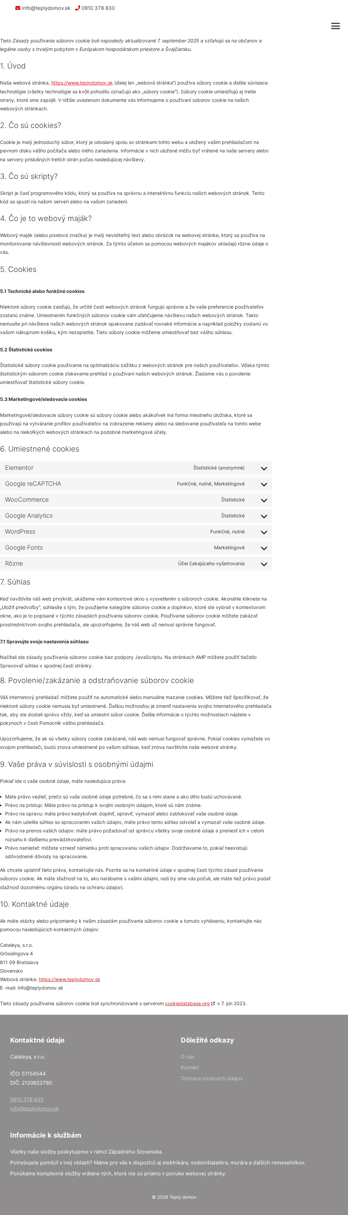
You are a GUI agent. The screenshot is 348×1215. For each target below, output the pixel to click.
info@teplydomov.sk (45, 8)
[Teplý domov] (36, 26)
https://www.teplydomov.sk (82, 83)
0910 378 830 (97, 8)
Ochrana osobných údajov (212, 1078)
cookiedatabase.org (187, 1003)
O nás (187, 1056)
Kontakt (190, 1067)
